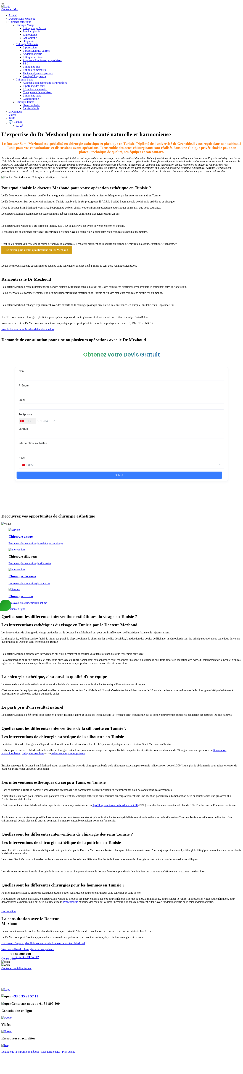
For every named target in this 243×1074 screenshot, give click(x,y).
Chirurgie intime (21, 596)
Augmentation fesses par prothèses (42, 60)
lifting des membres (33, 753)
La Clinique (15, 111)
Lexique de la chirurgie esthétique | (21, 1051)
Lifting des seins (32, 95)
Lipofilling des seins (34, 85)
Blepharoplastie (31, 31)
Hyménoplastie (31, 105)
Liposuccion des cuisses (36, 50)
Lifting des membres (34, 69)
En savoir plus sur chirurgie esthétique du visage (36, 543)
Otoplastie (28, 41)
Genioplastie (30, 37)
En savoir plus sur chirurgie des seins (29, 583)
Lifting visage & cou (34, 28)
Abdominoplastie (32, 53)
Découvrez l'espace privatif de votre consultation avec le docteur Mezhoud (43, 943)
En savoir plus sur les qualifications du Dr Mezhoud (37, 249)
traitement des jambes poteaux (68, 753)
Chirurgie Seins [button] (24, 79)
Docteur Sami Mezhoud (22, 18)
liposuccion (219, 750)
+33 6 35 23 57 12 (26, 957)
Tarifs (12, 117)
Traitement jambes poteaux (38, 73)
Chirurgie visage (21, 536)
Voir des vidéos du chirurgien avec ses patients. (27, 949)
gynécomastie (70, 901)
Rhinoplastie (30, 34)
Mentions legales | (51, 1051)
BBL (25, 63)
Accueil (13, 15)
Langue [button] (18, 121)
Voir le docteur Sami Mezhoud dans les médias (27, 329)
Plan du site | (69, 1051)
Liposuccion (30, 47)
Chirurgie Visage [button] (25, 25)
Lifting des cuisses (33, 57)
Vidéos (12, 114)
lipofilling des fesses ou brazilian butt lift (115, 805)
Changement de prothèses (37, 92)
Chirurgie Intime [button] (25, 101)
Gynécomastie (31, 98)
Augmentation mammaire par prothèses (45, 82)
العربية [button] (19, 125)
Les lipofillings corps (34, 76)
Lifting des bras (31, 66)
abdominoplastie (10, 753)
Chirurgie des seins (22, 576)
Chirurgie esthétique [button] (20, 21)
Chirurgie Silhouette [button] (27, 44)
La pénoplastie (31, 108)
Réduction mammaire (35, 89)
